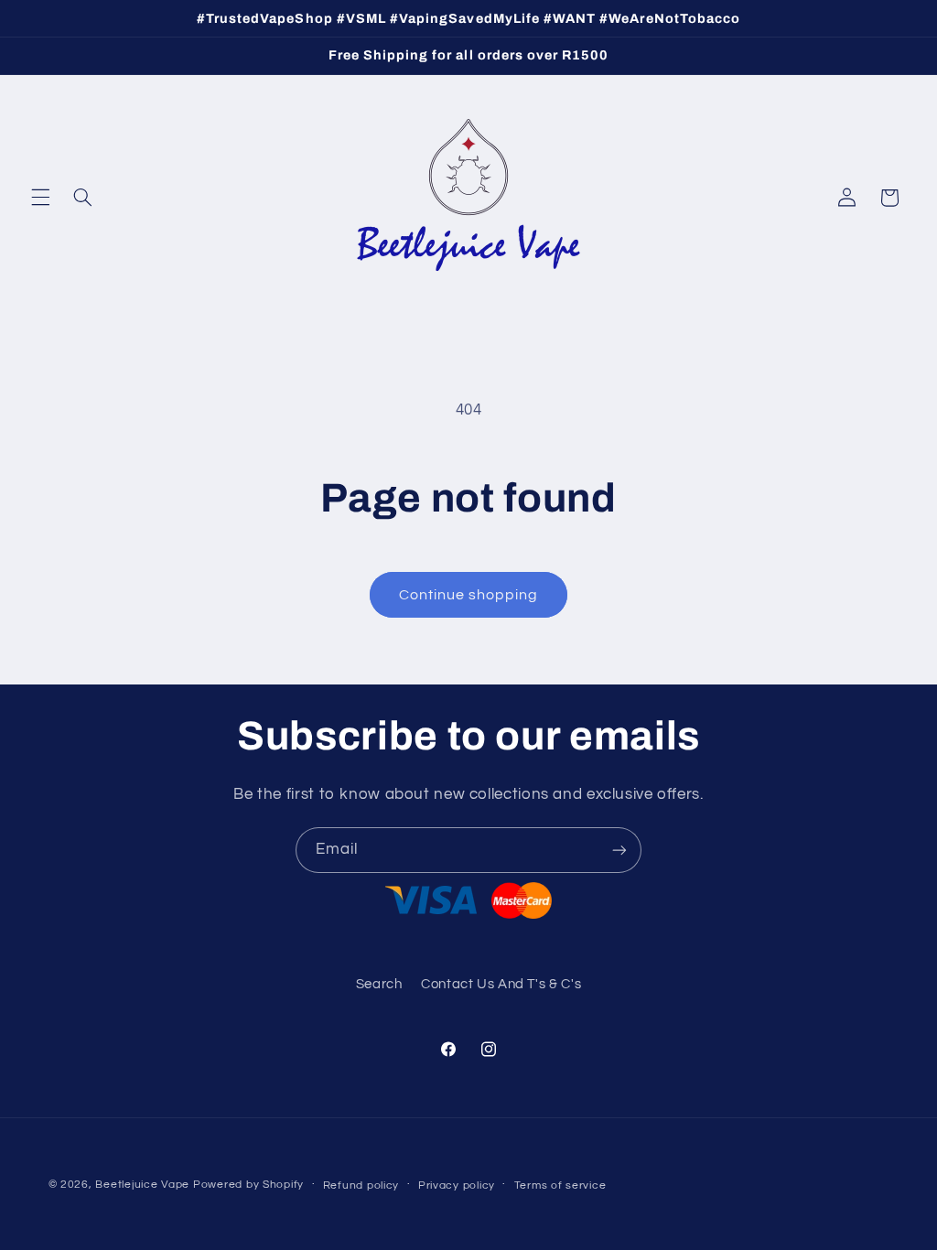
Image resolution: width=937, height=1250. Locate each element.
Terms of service (560, 1185)
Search (379, 984)
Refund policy (361, 1185)
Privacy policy (456, 1185)
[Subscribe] (619, 849)
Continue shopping (469, 594)
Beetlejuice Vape (142, 1185)
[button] (40, 198)
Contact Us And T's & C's (501, 984)
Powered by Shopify (248, 1185)
